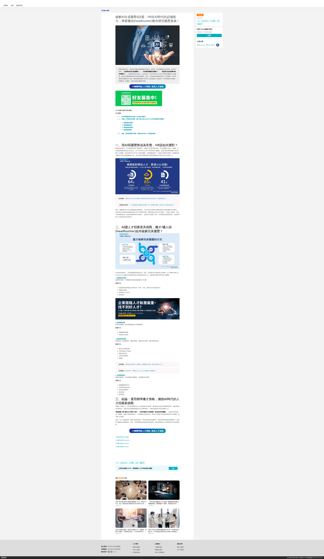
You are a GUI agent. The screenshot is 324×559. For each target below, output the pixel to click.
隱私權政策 (3, 557)
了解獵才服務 (158, 547)
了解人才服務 (136, 549)
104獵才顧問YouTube (122, 447)
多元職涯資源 (136, 552)
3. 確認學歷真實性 (127, 127)
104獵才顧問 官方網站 (122, 437)
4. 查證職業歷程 (127, 130)
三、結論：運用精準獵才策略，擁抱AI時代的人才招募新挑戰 (137, 133)
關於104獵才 (180, 547)
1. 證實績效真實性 (127, 123)
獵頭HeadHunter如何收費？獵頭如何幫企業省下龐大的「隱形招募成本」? (146, 198)
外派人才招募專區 (159, 552)
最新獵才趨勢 (158, 549)
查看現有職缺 (136, 547)
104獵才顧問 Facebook (122, 440)
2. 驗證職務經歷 (127, 125)
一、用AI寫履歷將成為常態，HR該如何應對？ (132, 117)
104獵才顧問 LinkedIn (122, 443)
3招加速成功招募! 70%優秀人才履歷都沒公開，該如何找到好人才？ (144, 364)
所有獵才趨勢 (105, 10)
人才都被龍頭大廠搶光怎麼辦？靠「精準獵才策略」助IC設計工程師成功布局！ (152, 205)
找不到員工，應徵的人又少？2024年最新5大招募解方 (140, 371)
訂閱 (209, 35)
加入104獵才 (180, 549)
